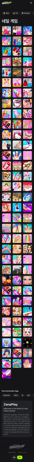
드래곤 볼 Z (6, 395)
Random (27, 13)
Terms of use (22, 452)
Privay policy (12, 452)
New (7, 13)
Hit (17, 13)
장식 (28, 395)
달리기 (16, 395)
